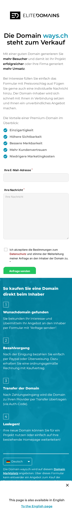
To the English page (36, 506)
